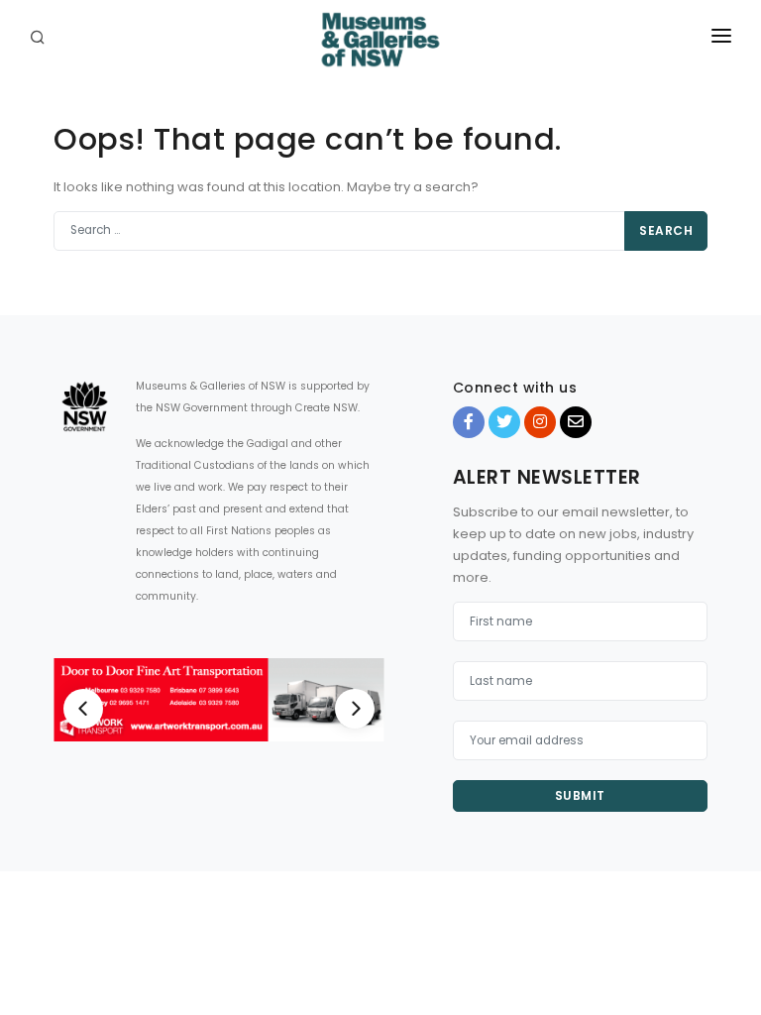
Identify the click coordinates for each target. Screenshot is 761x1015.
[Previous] (83, 709)
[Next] (355, 709)
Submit (580, 795)
